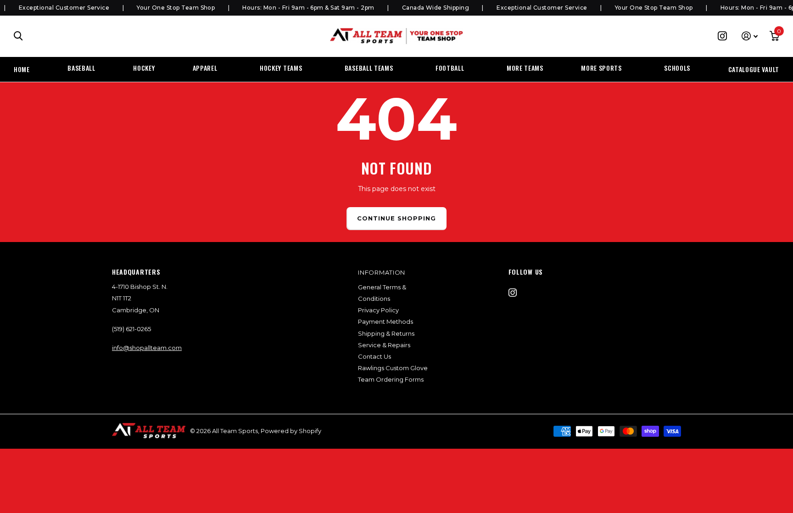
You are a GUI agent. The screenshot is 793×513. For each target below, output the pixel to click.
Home (22, 69)
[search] (18, 36)
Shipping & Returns (386, 333)
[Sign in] (749, 36)
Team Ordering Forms (391, 379)
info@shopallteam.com (147, 347)
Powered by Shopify (291, 430)
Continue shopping (396, 218)
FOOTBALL (450, 68)
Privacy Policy (378, 310)
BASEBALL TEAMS (369, 68)
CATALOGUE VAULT (754, 69)
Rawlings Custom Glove (393, 368)
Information (381, 272)
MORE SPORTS (601, 68)
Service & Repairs (384, 345)
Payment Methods (385, 321)
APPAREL (205, 68)
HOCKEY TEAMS (281, 68)
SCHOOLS (677, 68)
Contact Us (374, 356)
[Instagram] (512, 292)
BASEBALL (81, 68)
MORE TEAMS (525, 68)
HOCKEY (144, 68)
